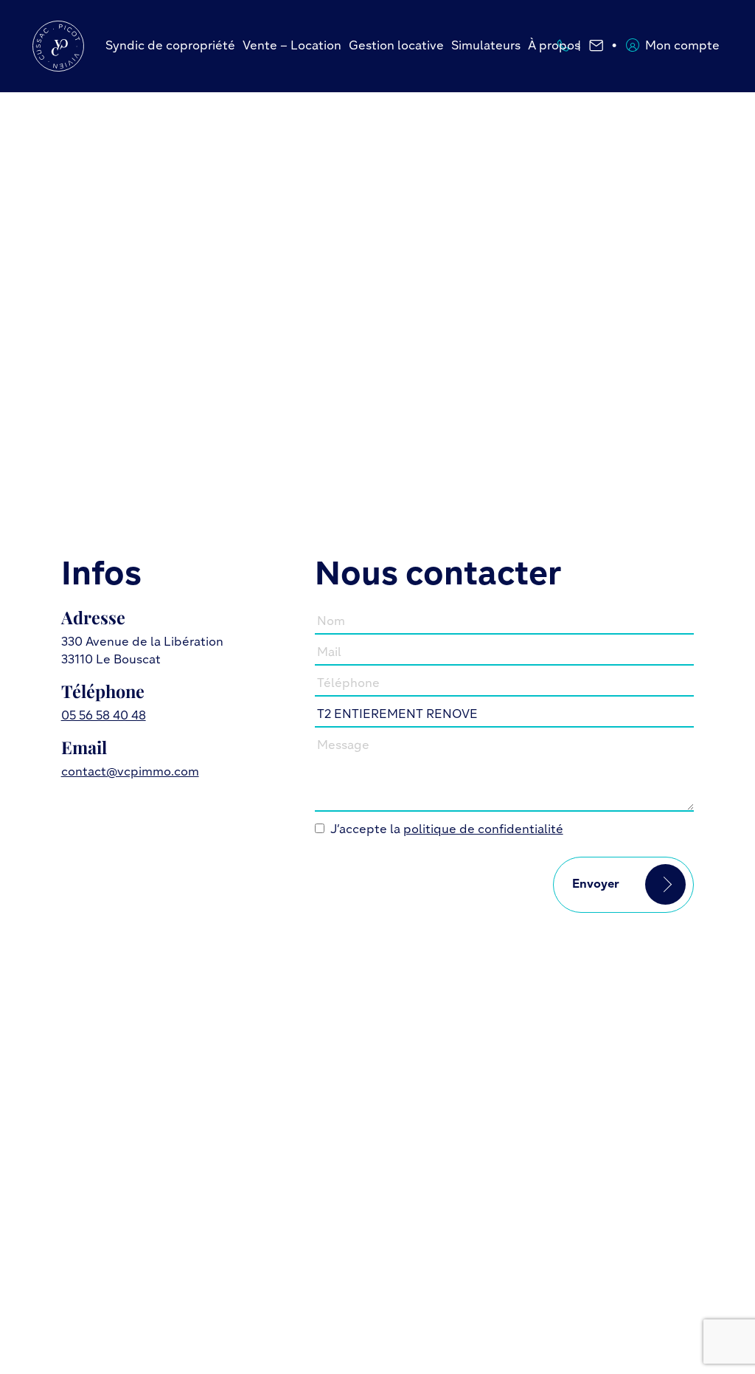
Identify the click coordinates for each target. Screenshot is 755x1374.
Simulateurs (486, 46)
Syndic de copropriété (170, 46)
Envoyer (595, 885)
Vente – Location (292, 46)
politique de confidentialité (483, 830)
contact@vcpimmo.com (130, 773)
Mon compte (682, 46)
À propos (554, 46)
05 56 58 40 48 (103, 716)
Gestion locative (396, 46)
